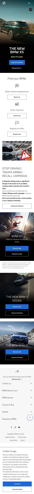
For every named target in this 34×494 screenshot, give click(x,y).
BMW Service (7, 397)
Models (5, 412)
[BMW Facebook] (11, 427)
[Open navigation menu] (29, 3)
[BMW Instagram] (15, 427)
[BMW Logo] (4, 3)
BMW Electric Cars (9, 390)
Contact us (6, 383)
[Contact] (30, 417)
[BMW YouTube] (19, 427)
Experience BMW (9, 419)
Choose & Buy (8, 405)
